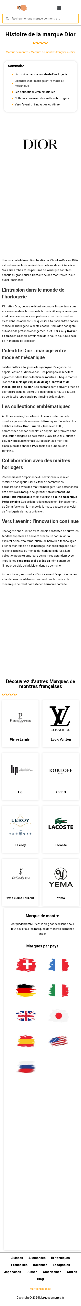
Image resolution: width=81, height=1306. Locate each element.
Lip (20, 792)
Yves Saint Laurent (20, 898)
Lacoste (61, 845)
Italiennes (40, 1265)
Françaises (19, 1265)
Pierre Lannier (20, 739)
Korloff (60, 792)
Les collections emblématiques (35, 92)
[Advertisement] (40, 214)
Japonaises (12, 1272)
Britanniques (60, 1258)
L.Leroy (20, 845)
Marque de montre (17, 52)
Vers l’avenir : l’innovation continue (37, 104)
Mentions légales (40, 1288)
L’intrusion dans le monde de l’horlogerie (41, 74)
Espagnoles (61, 1265)
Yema (61, 898)
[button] (59, 8)
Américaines (52, 1272)
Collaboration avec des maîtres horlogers (42, 98)
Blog (40, 1279)
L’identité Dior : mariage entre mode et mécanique (39, 83)
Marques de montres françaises (49, 52)
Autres (72, 1272)
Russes (32, 1272)
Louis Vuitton (61, 739)
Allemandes (37, 1258)
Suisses (17, 1258)
